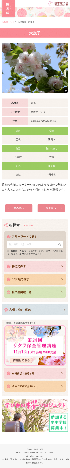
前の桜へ (19, 208)
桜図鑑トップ (8, 22)
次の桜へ (51, 208)
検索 (59, 244)
